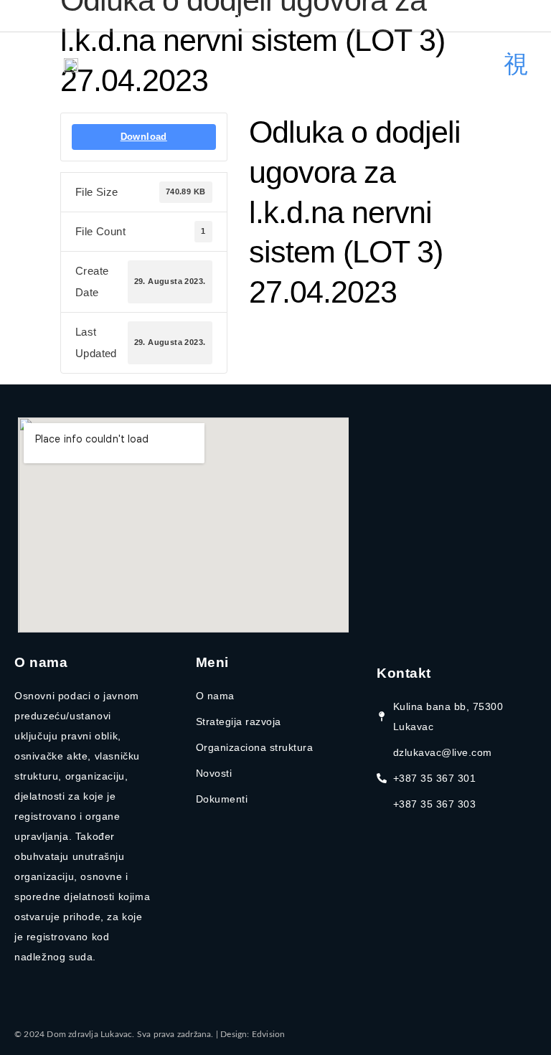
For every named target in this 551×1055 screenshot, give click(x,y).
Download (144, 136)
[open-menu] (516, 64)
